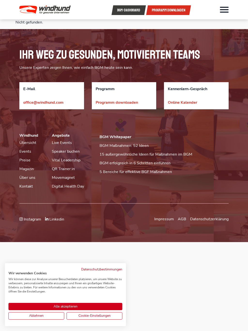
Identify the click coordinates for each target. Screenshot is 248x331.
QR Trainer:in (63, 169)
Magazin (26, 169)
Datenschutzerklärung (209, 219)
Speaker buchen (66, 151)
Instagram (32, 219)
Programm (168, 10)
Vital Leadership (66, 160)
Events (25, 151)
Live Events (62, 142)
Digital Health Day (68, 186)
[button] (51, 10)
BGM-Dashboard (128, 10)
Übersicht (27, 142)
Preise (25, 160)
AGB (182, 219)
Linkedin (56, 219)
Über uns (27, 177)
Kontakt (26, 186)
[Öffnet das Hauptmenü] (224, 10)
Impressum (164, 219)
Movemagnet (63, 177)
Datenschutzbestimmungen (101, 269)
